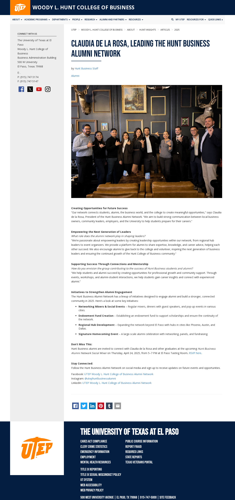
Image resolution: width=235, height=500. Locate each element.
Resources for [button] (195, 19)
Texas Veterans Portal (139, 462)
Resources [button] (135, 19)
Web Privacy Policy (92, 490)
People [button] (76, 19)
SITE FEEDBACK (168, 497)
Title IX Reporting (91, 469)
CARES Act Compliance (93, 441)
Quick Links (215, 19)
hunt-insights (147, 29)
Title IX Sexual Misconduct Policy (100, 475)
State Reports (133, 457)
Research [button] (90, 19)
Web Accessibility (91, 485)
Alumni (75, 75)
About (130, 29)
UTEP (74, 29)
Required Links (134, 452)
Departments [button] (60, 19)
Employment (88, 457)
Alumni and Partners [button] (112, 19)
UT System (86, 480)
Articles (165, 29)
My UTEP (180, 19)
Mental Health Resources (95, 462)
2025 (177, 29)
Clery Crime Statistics (93, 447)
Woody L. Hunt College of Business (83, 7)
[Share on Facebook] (75, 406)
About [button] (16, 19)
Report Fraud (133, 447)
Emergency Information (94, 452)
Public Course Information (141, 441)
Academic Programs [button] (36, 19)
